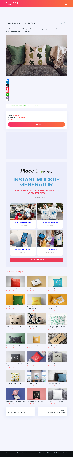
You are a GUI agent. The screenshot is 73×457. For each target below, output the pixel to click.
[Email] (36, 99)
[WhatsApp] (36, 94)
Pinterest (49, 452)
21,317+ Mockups (36, 197)
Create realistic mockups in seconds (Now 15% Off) (36, 191)
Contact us (64, 452)
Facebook (41, 452)
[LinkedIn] (36, 82)
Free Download (36, 124)
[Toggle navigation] (65, 3)
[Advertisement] (38, 15)
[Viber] (36, 97)
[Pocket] (36, 91)
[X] (36, 85)
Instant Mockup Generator (36, 182)
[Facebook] (36, 80)
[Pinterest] (36, 88)
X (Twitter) (56, 452)
